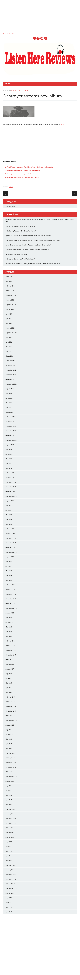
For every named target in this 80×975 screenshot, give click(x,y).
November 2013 (11, 879)
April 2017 (9, 688)
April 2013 (9, 912)
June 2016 (9, 734)
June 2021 (9, 454)
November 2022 (11, 375)
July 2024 (9, 314)
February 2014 (10, 865)
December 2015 (11, 762)
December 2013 (11, 874)
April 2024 (9, 318)
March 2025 (9, 281)
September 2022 (11, 384)
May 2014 (9, 851)
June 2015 (9, 790)
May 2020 (9, 515)
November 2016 (11, 711)
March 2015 (9, 804)
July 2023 (9, 337)
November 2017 (11, 655)
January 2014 (10, 870)
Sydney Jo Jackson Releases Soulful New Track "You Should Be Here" (29, 235)
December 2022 (11, 370)
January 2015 (10, 814)
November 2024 (11, 295)
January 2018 (10, 645)
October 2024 (10, 300)
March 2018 (9, 636)
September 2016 (11, 720)
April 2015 (9, 800)
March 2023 (9, 356)
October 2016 (10, 716)
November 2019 (11, 543)
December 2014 (11, 818)
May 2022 (9, 403)
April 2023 (9, 351)
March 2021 (9, 468)
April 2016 (9, 744)
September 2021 (11, 440)
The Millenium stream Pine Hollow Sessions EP (23, 170)
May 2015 (9, 795)
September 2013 (11, 888)
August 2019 (10, 557)
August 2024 (10, 309)
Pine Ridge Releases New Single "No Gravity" (21, 226)
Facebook (38, 38)
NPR (62, 124)
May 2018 (9, 627)
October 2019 (10, 547)
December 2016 (11, 706)
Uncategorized (10, 206)
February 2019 (10, 585)
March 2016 (9, 748)
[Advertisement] (40, 16)
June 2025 (9, 276)
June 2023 (9, 342)
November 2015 (11, 767)
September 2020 (11, 496)
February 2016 (10, 753)
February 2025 (10, 286)
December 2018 (11, 594)
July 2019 (9, 561)
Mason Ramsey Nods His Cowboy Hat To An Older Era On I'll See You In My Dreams (33, 263)
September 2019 (11, 552)
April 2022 (9, 407)
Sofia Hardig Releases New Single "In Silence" (21, 231)
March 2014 (9, 860)
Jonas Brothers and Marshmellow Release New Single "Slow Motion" (28, 245)
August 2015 (10, 781)
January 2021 (10, 477)
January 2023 (10, 365)
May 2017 (9, 683)
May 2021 (9, 459)
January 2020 (10, 533)
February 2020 (10, 529)
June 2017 (9, 678)
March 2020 (9, 524)
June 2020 (9, 510)
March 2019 (9, 580)
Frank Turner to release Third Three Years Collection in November (30, 167)
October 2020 (10, 491)
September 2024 (11, 304)
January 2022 (10, 421)
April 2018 (9, 631)
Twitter (41, 38)
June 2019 (9, 566)
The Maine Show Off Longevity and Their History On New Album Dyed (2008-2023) (33, 240)
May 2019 (9, 571)
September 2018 (11, 608)
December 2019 (11, 538)
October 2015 (10, 772)
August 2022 (10, 389)
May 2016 (9, 739)
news (11, 187)
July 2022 (9, 393)
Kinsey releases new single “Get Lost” (20, 174)
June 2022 (9, 398)
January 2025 (10, 290)
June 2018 (9, 622)
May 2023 (9, 347)
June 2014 (9, 846)
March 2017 (9, 692)
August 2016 (10, 725)
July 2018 (9, 617)
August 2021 (10, 445)
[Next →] (74, 193)
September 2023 (11, 333)
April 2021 (9, 463)
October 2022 (10, 379)
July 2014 (9, 842)
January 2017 (10, 702)
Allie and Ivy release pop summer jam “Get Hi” (23, 177)
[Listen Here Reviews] (40, 75)
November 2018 (11, 599)
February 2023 (10, 361)
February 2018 (10, 641)
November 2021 (11, 431)
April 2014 (9, 856)
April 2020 (9, 519)
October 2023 (10, 328)
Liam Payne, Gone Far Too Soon (16, 254)
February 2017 (10, 697)
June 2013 (9, 902)
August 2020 (10, 501)
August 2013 (10, 893)
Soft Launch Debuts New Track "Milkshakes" (20, 259)
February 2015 (10, 809)
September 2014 (11, 832)
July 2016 (9, 730)
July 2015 (9, 786)
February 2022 (10, 417)
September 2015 (11, 776)
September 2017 (11, 664)
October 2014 (10, 828)
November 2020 (11, 487)
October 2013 (10, 884)
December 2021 (11, 426)
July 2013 (9, 898)
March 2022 (9, 412)
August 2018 (10, 613)
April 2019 (9, 575)
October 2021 (10, 435)
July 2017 (9, 673)
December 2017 (11, 650)
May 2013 (9, 907)
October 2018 (10, 603)
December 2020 (11, 482)
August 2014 (10, 837)
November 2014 (11, 823)
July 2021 (9, 449)
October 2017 (10, 659)
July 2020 (9, 505)
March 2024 (9, 323)
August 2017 (10, 669)
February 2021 (10, 473)
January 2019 (10, 589)
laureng (28, 90)
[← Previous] (5, 193)
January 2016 (10, 758)
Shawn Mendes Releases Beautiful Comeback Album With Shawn (27, 249)
